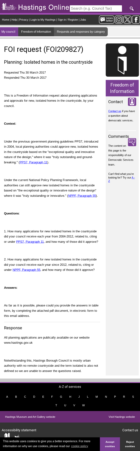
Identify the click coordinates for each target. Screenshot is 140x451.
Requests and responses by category (81, 31)
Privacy (23, 19)
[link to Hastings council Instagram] (119, 22)
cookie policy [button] (79, 446)
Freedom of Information (36, 31)
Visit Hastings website (122, 416)
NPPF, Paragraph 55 (82, 195)
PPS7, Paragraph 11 (33, 162)
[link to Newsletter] (106, 22)
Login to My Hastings (43, 19)
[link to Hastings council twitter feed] (127, 22)
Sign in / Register (68, 19)
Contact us (114, 111)
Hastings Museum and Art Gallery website (30, 416)
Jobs (83, 19)
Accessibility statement (19, 430)
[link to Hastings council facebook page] (136, 22)
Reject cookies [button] (130, 444)
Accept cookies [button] (110, 444)
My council (8, 31)
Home (5, 19)
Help (14, 19)
